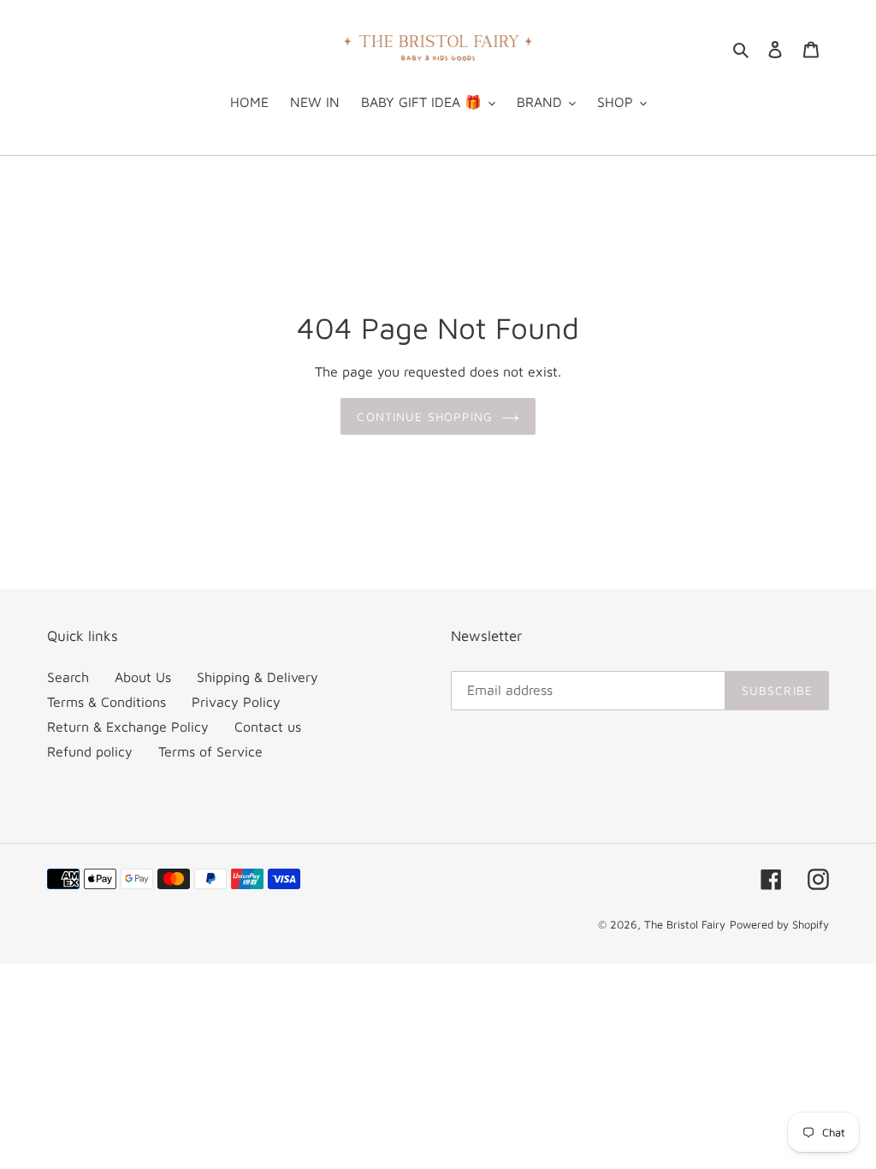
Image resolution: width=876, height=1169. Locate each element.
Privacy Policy (236, 701)
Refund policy (90, 751)
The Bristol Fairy (684, 924)
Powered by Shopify (779, 924)
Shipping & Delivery (257, 677)
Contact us (267, 726)
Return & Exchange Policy (128, 726)
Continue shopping (425, 416)
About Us (143, 677)
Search (68, 677)
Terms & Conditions (106, 701)
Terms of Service (210, 751)
